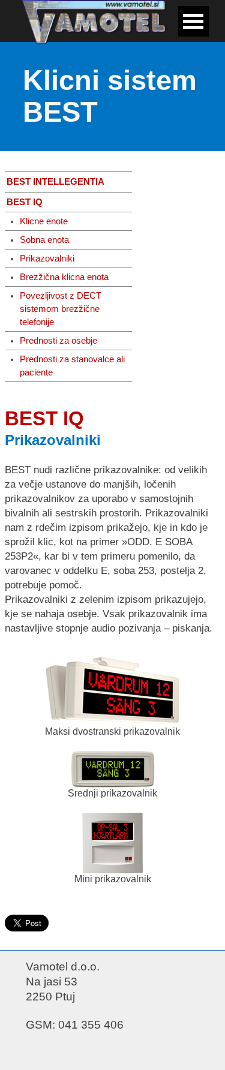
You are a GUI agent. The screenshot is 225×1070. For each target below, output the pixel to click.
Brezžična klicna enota (64, 277)
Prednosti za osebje (58, 340)
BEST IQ (25, 202)
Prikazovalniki (47, 258)
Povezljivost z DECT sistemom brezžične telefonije (60, 309)
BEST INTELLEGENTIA (55, 182)
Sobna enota (44, 240)
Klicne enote (44, 221)
